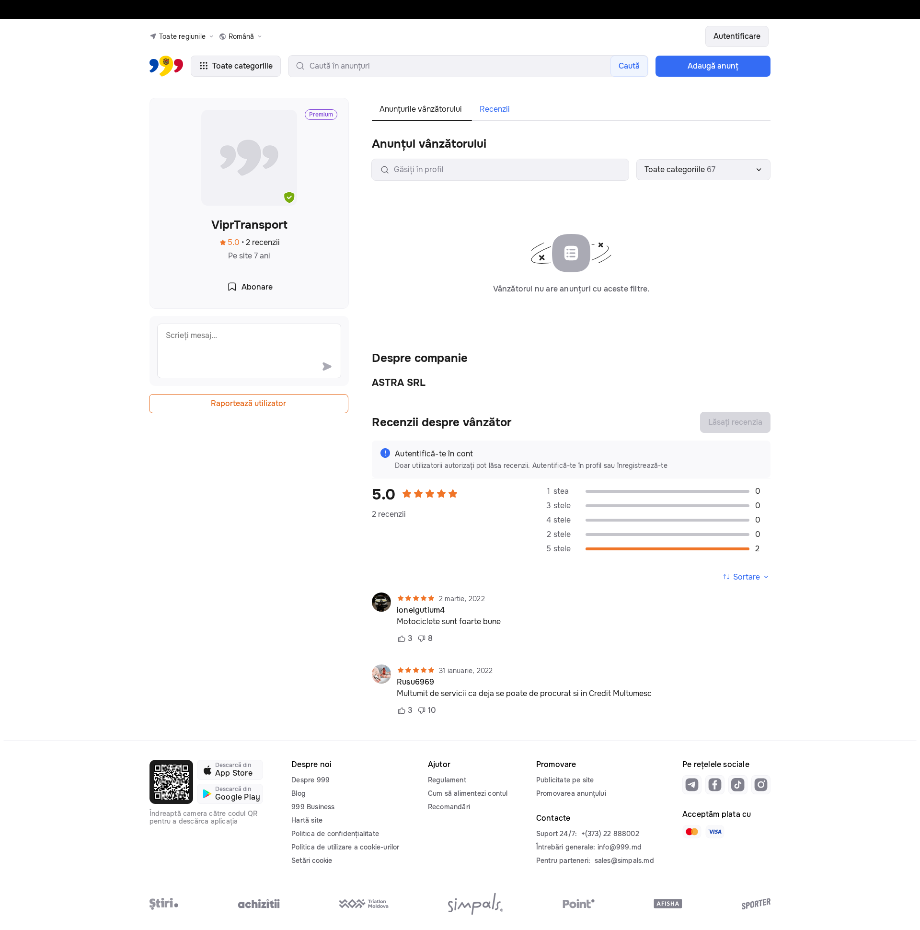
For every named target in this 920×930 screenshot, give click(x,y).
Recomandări (449, 807)
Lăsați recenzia (735, 422)
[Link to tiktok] (738, 784)
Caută (629, 66)
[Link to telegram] (692, 784)
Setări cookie (311, 860)
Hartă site (306, 820)
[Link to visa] (714, 831)
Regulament (447, 780)
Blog (298, 793)
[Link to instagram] (760, 784)
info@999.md (620, 847)
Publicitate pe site (565, 780)
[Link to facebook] (714, 784)
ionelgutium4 (421, 610)
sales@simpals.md (624, 860)
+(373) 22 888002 (610, 833)
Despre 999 (310, 780)
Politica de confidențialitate (335, 833)
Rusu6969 (416, 682)
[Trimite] (327, 366)
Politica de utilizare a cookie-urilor (345, 847)
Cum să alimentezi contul (468, 793)
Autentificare (736, 36)
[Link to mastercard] (692, 831)
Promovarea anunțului (571, 793)
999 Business (312, 807)
